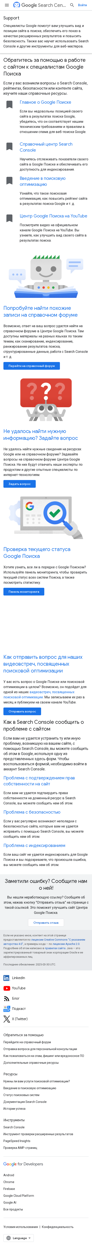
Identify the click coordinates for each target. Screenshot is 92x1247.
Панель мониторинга (24, 592)
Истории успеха (14, 1108)
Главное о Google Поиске (45, 102)
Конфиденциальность (58, 1227)
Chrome (8, 1182)
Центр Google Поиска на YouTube (53, 216)
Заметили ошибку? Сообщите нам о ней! (46, 884)
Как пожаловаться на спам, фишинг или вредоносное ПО (43, 1056)
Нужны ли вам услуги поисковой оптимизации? (36, 1081)
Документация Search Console (25, 1102)
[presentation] (46, 67)
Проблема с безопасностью (31, 812)
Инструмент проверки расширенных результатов (38, 1134)
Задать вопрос (20, 484)
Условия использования (20, 1227)
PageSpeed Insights (16, 1141)
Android (8, 1175)
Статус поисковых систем (21, 1095)
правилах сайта (55, 948)
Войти (82, 5)
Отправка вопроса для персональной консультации (40, 1049)
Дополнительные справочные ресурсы (31, 1062)
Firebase (9, 1189)
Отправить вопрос (22, 711)
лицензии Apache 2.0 (66, 944)
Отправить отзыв (46, 923)
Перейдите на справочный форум (27, 1042)
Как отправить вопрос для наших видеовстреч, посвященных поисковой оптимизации (42, 664)
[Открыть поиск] (72, 5)
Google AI (9, 1202)
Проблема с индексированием (34, 845)
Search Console (14, 1127)
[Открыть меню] (7, 5)
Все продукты (13, 1209)
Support (11, 18)
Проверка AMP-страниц (20, 1147)
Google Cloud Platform (18, 1195)
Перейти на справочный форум (32, 366)
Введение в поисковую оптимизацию (29, 1088)
